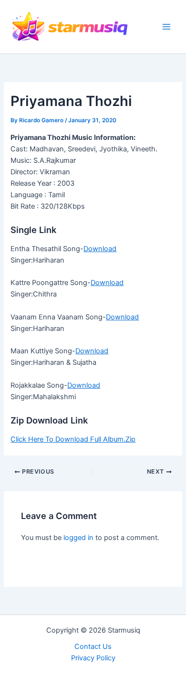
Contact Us (93, 646)
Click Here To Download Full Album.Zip (72, 439)
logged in (78, 537)
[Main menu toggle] (166, 27)
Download (99, 248)
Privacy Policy (93, 658)
